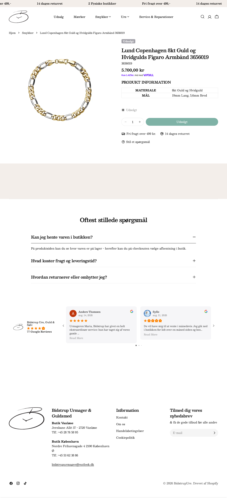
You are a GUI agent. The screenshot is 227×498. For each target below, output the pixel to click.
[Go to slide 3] (141, 345)
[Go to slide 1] (136, 345)
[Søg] (202, 16)
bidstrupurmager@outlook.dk (73, 464)
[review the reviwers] (131, 312)
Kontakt (122, 417)
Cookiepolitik (125, 437)
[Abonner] (214, 432)
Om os (120, 424)
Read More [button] (76, 338)
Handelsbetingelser (130, 430)
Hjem (12, 33)
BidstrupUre (183, 483)
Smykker (28, 33)
